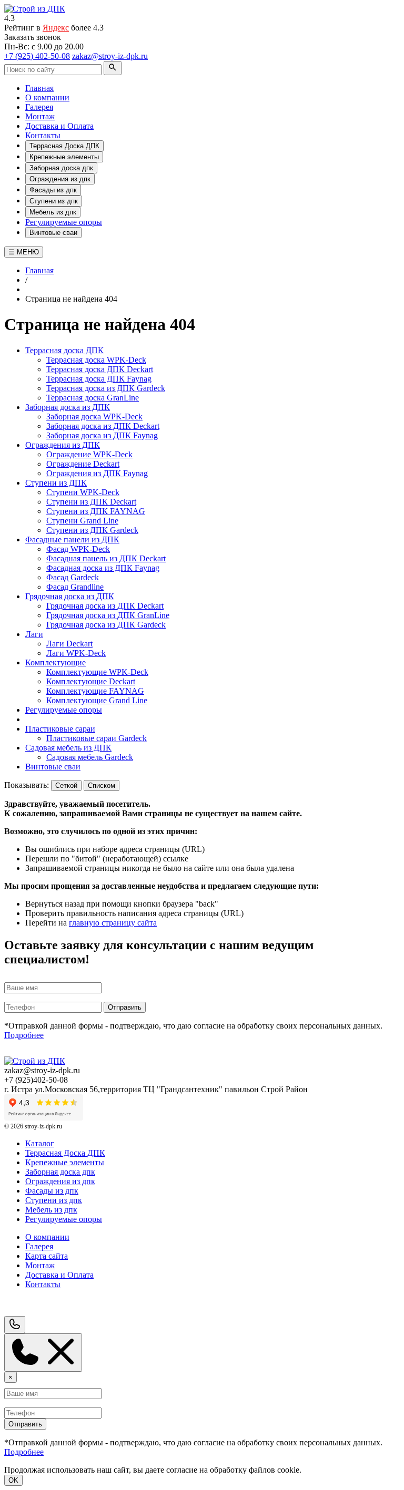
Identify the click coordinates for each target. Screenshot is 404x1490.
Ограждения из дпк (59, 179)
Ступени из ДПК (56, 482)
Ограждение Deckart (82, 463)
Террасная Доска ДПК (64, 146)
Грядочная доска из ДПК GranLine (107, 615)
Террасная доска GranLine (92, 397)
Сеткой (66, 785)
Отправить (125, 1007)
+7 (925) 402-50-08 (37, 56)
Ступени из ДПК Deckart (91, 501)
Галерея (39, 106)
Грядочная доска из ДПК (69, 596)
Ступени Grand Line (82, 520)
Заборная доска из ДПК (67, 407)
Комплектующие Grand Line (96, 700)
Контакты (42, 135)
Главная (39, 88)
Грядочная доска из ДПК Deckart (105, 605)
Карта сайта (46, 1255)
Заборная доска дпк (61, 168)
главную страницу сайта (113, 922)
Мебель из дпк (52, 212)
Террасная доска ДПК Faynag (99, 378)
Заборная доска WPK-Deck (94, 416)
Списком (101, 785)
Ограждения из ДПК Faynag (97, 473)
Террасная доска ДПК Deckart (99, 369)
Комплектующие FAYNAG (95, 690)
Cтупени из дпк (53, 201)
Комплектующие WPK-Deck (97, 671)
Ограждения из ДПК (62, 444)
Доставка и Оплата (59, 125)
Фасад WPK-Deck (78, 548)
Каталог (39, 1143)
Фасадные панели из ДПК (72, 539)
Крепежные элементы (64, 157)
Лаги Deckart (69, 643)
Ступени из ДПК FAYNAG (95, 511)
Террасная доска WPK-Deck (96, 359)
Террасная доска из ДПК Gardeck (105, 388)
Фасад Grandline (75, 586)
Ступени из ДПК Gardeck (92, 530)
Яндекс (56, 27)
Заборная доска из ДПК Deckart (102, 426)
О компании (47, 97)
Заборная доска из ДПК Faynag (102, 435)
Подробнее (24, 1035)
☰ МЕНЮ (23, 252)
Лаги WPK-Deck (76, 653)
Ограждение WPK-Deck (89, 454)
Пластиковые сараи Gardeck (96, 738)
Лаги (34, 634)
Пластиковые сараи (60, 728)
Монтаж (40, 116)
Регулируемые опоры (63, 222)
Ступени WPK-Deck (82, 492)
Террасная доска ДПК (64, 350)
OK (13, 1480)
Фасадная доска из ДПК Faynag (102, 567)
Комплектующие (55, 662)
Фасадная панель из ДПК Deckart (106, 558)
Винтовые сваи (53, 233)
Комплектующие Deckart (90, 681)
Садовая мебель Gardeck (89, 757)
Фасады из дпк (53, 190)
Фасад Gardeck (72, 577)
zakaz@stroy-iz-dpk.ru (110, 56)
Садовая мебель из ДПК (68, 747)
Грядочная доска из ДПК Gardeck (106, 624)
